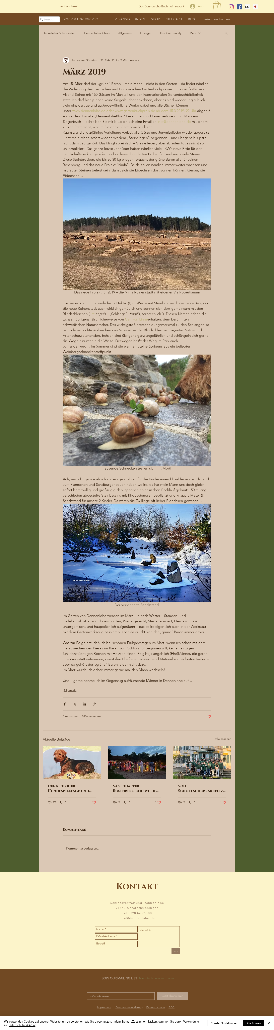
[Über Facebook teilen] (65, 704)
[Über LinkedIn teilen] (84, 704)
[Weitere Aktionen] (208, 60)
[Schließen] (269, 1023)
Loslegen (146, 33)
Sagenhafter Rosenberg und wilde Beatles (134, 788)
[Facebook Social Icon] (239, 6)
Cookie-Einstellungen (224, 1023)
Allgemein (125, 33)
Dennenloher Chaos (97, 33)
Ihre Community (171, 33)
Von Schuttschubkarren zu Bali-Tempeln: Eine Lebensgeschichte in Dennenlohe (202, 788)
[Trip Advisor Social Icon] (247, 6)
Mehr (193, 33)
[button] (217, 5)
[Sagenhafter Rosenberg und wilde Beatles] (137, 762)
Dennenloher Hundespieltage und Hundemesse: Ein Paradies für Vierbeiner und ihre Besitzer (71, 788)
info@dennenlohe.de (137, 918)
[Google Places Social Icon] (255, 6)
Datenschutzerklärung (23, 1025)
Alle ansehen (223, 739)
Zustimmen (254, 1023)
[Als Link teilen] (94, 704)
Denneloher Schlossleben (59, 33)
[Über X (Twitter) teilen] (74, 704)
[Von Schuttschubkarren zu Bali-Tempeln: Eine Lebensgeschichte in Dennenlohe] (202, 762)
